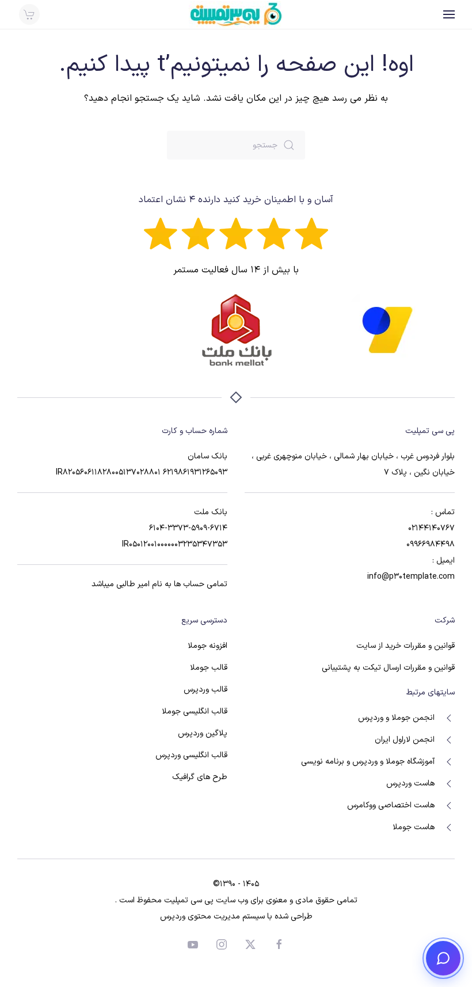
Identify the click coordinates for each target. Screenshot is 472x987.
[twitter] (250, 944)
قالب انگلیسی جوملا (194, 711)
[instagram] (221, 944)
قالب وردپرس (205, 690)
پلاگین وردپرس (202, 733)
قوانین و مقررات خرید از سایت (405, 646)
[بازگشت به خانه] (236, 14)
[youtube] (193, 944)
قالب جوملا (208, 668)
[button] (449, 14)
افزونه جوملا (207, 646)
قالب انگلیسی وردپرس (191, 755)
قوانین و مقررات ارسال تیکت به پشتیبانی (388, 668)
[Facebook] (279, 944)
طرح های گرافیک (199, 777)
